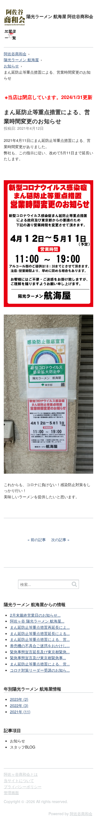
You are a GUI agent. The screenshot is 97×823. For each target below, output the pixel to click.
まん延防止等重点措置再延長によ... (40, 627)
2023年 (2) (19, 699)
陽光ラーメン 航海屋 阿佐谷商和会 (59, 16)
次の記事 (58, 539)
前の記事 (38, 539)
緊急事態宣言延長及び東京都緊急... (40, 651)
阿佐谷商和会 (15, 53)
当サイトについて (19, 780)
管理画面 (11, 792)
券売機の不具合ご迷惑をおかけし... (40, 645)
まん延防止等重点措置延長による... (40, 633)
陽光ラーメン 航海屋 (21, 59)
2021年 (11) (20, 711)
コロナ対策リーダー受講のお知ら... (40, 670)
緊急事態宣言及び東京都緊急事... (38, 657)
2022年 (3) (19, 705)
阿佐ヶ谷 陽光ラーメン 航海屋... (37, 621)
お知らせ (11, 66)
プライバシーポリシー (22, 786)
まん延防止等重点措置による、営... (40, 639)
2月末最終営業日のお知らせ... (35, 615)
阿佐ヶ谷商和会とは (21, 774)
